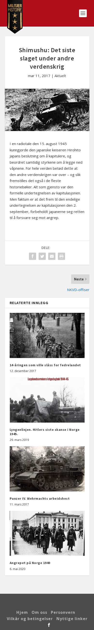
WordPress (47, 605)
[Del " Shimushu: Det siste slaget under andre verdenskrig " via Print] (61, 256)
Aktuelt (60, 75)
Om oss (39, 612)
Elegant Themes (47, 600)
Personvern (63, 612)
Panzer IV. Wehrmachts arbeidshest (40, 498)
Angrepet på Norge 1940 (30, 563)
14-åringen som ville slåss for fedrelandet (45, 365)
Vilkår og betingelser (30, 618)
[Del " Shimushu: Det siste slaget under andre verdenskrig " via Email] (52, 256)
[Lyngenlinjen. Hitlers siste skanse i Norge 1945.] (47, 400)
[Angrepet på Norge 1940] (47, 533)
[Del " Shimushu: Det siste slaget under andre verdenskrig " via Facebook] (32, 256)
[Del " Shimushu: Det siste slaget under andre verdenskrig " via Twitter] (42, 256)
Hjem (22, 612)
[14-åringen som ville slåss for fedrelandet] (47, 335)
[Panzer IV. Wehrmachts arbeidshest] (47, 468)
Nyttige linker (71, 618)
